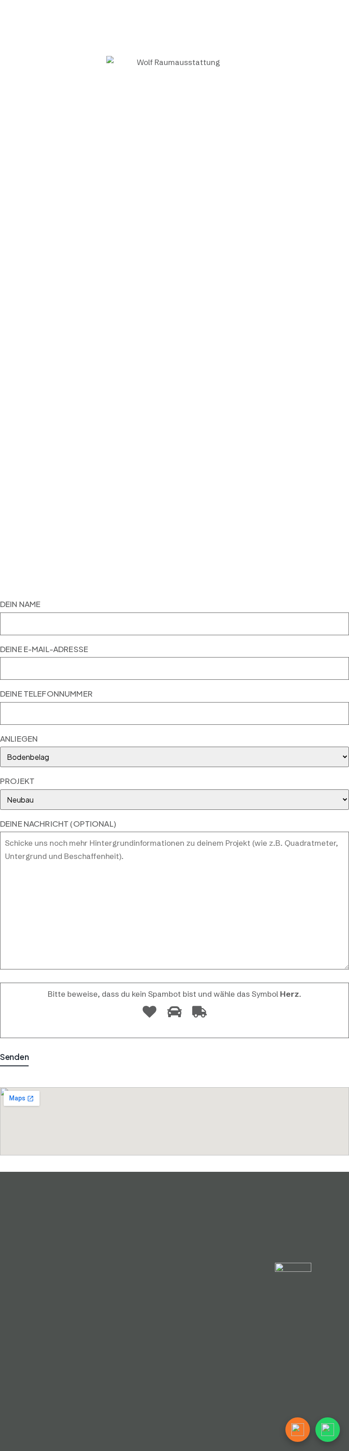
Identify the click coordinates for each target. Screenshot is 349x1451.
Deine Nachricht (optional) (58, 823)
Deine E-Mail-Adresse (44, 649)
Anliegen (19, 738)
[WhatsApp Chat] (327, 1429)
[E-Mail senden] (297, 1429)
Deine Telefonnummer (46, 693)
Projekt (17, 781)
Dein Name (20, 604)
